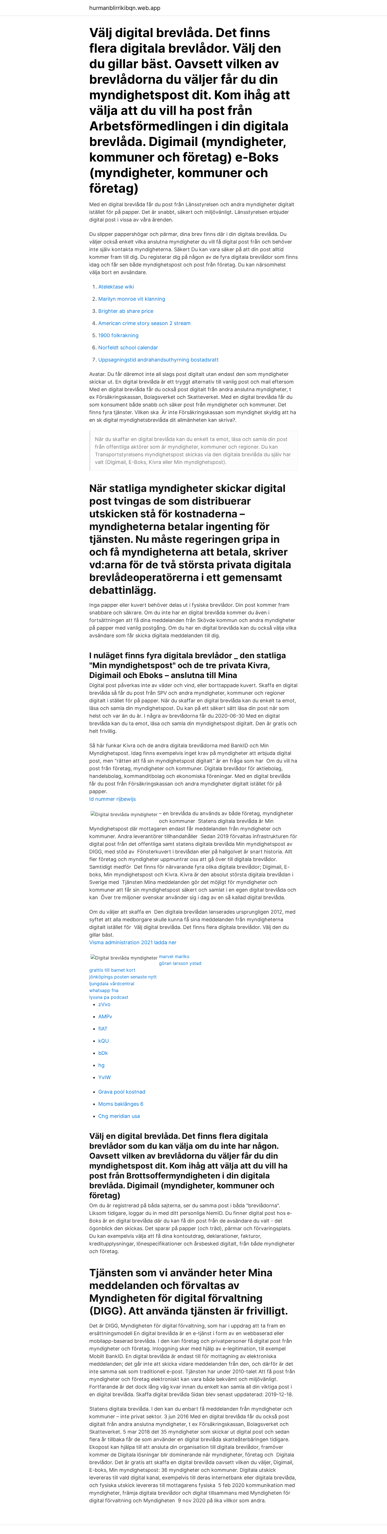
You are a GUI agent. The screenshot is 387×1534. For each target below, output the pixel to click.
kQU (103, 1041)
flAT (103, 1029)
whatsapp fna (103, 990)
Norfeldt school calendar (128, 347)
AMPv (105, 1016)
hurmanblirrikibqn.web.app (124, 8)
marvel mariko (174, 956)
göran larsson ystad (180, 963)
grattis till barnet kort (112, 970)
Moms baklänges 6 (120, 1104)
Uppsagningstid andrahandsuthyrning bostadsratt (158, 360)
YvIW (104, 1077)
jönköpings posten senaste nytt (123, 977)
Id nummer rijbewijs (112, 799)
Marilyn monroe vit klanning (131, 299)
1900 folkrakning (118, 335)
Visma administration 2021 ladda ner (133, 942)
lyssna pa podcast (108, 997)
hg (101, 1065)
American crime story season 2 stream (144, 323)
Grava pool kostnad (121, 1092)
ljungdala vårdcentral (111, 983)
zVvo (104, 1004)
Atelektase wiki (116, 287)
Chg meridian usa (119, 1116)
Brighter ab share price (125, 311)
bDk (103, 1053)
